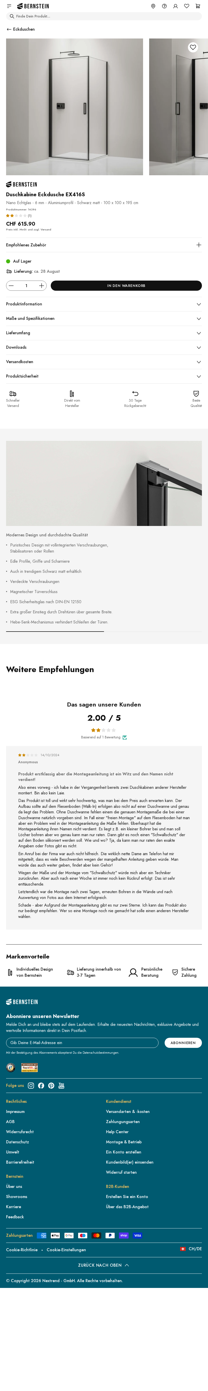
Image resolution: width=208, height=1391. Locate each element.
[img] (28, 755)
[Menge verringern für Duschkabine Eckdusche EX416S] (11, 286)
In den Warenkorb (126, 285)
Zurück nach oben (100, 1265)
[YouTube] (61, 1086)
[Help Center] (164, 6)
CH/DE (195, 1249)
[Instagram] (31, 1086)
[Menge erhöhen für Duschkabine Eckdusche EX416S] (42, 286)
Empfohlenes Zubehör (26, 245)
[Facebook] (41, 1086)
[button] (17, 215)
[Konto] (175, 6)
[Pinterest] (51, 1086)
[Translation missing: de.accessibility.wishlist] (187, 6)
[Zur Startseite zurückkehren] (33, 6)
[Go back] (9, 29)
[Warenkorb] (198, 6)
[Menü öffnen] (9, 6)
